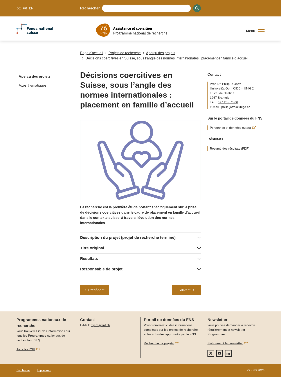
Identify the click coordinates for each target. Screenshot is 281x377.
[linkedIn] (228, 353)
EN (31, 8)
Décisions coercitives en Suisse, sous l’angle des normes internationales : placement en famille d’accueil (167, 58)
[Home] (168, 30)
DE (18, 8)
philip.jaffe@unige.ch (235, 107)
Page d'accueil (91, 53)
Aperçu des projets (160, 53)
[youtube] (219, 353)
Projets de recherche (124, 53)
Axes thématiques (33, 85)
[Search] (197, 8)
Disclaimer (23, 370)
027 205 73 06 (228, 102)
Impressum (44, 370)
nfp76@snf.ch (100, 325)
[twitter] (210, 353)
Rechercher (90, 8)
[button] (255, 31)
